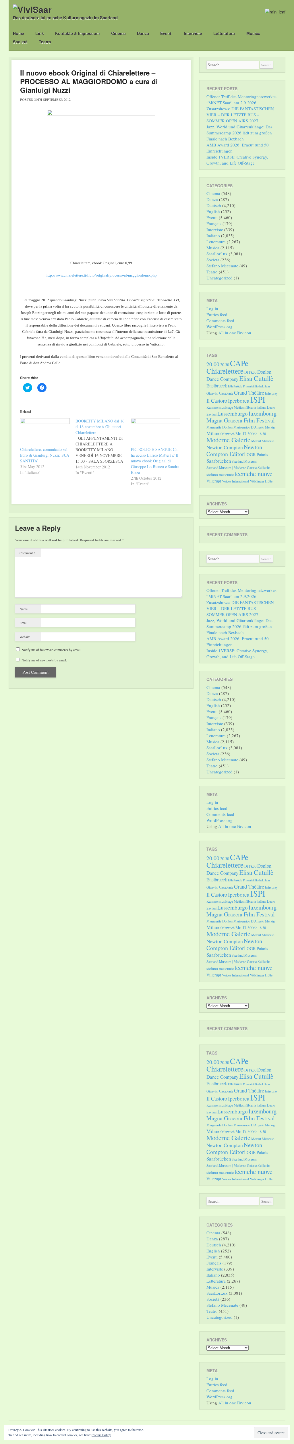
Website (25, 636)
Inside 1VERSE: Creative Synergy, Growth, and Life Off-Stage (237, 160)
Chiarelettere (224, 371)
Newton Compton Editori (234, 450)
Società (20, 42)
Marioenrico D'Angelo (248, 427)
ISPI (257, 399)
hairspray (271, 393)
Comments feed (220, 320)
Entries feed (216, 314)
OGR (251, 454)
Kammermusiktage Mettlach (225, 407)
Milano (213, 433)
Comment (27, 553)
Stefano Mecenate (222, 266)
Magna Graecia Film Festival (240, 420)
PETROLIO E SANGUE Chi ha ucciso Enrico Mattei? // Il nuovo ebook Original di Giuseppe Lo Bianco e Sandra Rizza (155, 461)
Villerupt (213, 481)
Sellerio (264, 467)
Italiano (213, 235)
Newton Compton (224, 447)
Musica (253, 33)
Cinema (118, 33)
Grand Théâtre (249, 392)
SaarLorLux (217, 253)
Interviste (193, 33)
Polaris (262, 454)
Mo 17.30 (243, 433)
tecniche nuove (253, 473)
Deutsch (213, 205)
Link (39, 33)
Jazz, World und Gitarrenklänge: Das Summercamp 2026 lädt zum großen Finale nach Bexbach (239, 133)
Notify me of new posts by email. (44, 660)
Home (18, 33)
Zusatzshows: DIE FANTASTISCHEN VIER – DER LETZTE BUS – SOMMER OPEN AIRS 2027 (240, 114)
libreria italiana (256, 407)
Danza (143, 33)
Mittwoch (228, 433)
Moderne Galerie (228, 439)
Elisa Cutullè (256, 378)
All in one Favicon (234, 332)
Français (213, 223)
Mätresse (268, 441)
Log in (212, 308)
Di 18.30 (250, 372)
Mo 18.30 (259, 433)
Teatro (45, 42)
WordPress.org (219, 326)
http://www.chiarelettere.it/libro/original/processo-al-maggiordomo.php (101, 275)
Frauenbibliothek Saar (256, 386)
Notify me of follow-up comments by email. (51, 649)
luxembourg (262, 413)
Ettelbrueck (216, 386)
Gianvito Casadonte (219, 393)
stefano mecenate (220, 474)
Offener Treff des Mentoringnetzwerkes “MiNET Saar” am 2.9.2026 (241, 99)
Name (24, 609)
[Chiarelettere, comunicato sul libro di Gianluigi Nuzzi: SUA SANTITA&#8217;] (45, 432)
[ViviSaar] (32, 9)
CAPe (239, 363)
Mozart (256, 441)
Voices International (235, 481)
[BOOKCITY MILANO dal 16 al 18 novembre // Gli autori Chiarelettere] (103, 447)
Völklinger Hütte (261, 481)
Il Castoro (216, 400)
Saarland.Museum (244, 461)
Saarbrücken (218, 460)
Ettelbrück (235, 386)
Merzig (270, 427)
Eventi (166, 33)
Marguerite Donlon (219, 427)
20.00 (212, 364)
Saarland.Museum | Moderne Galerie (231, 467)
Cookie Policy (101, 1435)
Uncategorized (219, 278)
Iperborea (238, 400)
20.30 (224, 364)
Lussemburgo (232, 413)
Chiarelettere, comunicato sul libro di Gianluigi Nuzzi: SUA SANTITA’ (44, 455)
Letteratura (224, 33)
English (213, 211)
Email (23, 622)
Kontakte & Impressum (77, 33)
